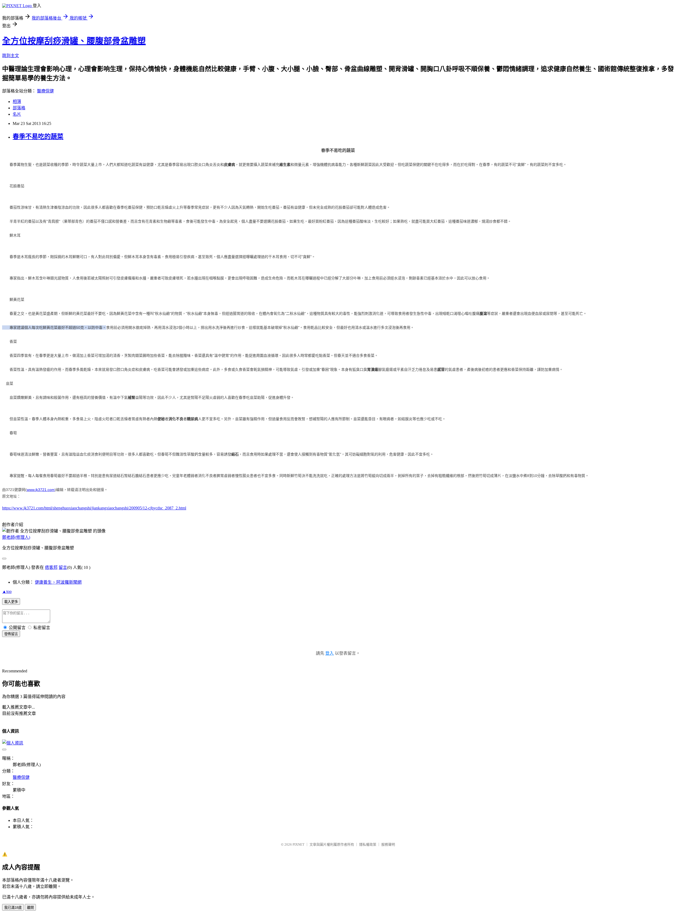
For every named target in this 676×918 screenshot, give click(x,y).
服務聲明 (388, 844)
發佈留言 (11, 634)
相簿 (17, 101)
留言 (63, 567)
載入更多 (11, 602)
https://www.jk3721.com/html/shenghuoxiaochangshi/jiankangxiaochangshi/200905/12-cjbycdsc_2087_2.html (94, 508)
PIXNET (298, 844)
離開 (30, 908)
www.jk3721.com (41, 490)
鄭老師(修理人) (16, 537)
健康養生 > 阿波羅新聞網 (58, 582)
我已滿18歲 (13, 908)
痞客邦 (51, 567)
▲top (7, 591)
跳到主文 (10, 55)
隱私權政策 (367, 844)
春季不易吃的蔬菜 (38, 136)
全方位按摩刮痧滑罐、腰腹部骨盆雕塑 (74, 41)
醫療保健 (45, 91)
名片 (17, 114)
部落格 (19, 108)
